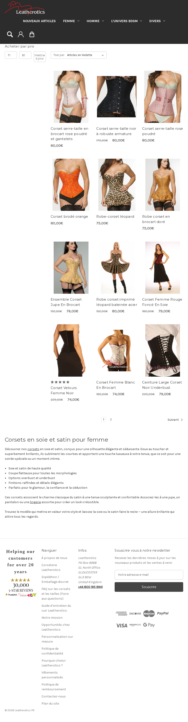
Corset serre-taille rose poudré (162, 131)
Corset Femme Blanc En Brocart (115, 385)
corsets (33, 449)
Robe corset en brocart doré (156, 219)
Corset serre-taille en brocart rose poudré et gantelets (69, 133)
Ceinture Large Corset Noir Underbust (162, 385)
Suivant (174, 420)
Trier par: (59, 55)
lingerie (35, 502)
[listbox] (86, 55)
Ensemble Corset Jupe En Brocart (66, 302)
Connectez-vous (20, 34)
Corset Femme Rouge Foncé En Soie (162, 302)
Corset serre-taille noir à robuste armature (116, 131)
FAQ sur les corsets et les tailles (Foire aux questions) (55, 594)
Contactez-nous (53, 696)
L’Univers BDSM (124, 21)
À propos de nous (54, 558)
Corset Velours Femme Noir (64, 390)
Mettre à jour (40, 56)
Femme (69, 21)
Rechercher (10, 34)
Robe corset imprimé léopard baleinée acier (116, 302)
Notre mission (52, 618)
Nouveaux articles (39, 21)
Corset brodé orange (69, 216)
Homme (93, 21)
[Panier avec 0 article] (32, 35)
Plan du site (50, 703)
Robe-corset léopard (115, 216)
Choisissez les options (71, 96)
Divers (155, 21)
